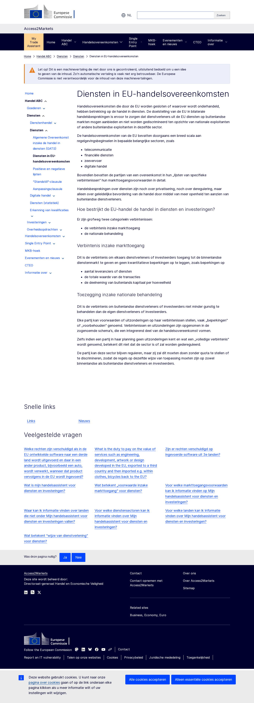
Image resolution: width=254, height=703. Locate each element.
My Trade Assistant (33, 42)
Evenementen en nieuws (172, 42)
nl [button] (129, 15)
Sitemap (189, 588)
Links (31, 421)
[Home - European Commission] (51, 639)
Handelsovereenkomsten (100, 42)
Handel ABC (67, 42)
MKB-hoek (152, 42)
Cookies (112, 657)
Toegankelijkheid (198, 657)
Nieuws (84, 421)
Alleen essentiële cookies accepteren (203, 679)
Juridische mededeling (164, 657)
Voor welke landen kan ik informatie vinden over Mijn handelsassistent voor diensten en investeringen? (195, 516)
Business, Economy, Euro (148, 615)
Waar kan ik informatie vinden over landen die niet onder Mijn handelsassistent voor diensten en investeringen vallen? (56, 516)
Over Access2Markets (198, 581)
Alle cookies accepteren (147, 679)
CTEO (197, 42)
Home (51, 42)
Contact (124, 649)
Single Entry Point (133, 42)
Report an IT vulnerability (42, 657)
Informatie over (215, 42)
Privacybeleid (133, 657)
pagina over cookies (44, 682)
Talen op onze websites (84, 657)
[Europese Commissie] (54, 11)
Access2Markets (36, 573)
